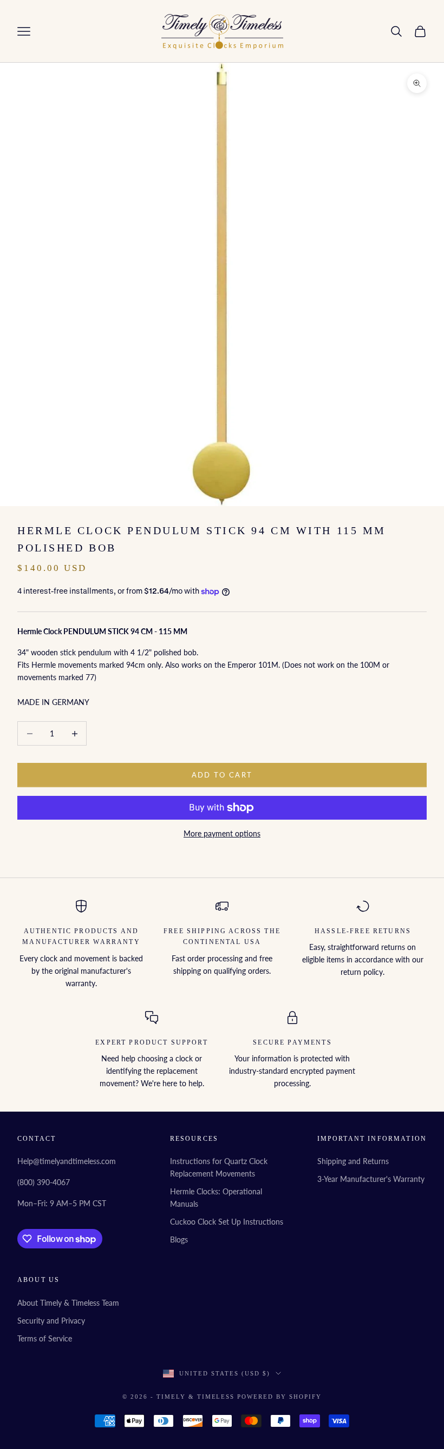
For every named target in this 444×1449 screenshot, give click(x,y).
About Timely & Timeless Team (68, 1302)
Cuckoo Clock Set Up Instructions (226, 1221)
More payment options (222, 833)
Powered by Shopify (279, 1396)
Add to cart (222, 774)
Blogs (179, 1239)
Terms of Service (44, 1338)
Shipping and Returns (353, 1161)
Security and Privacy (51, 1320)
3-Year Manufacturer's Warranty (371, 1179)
